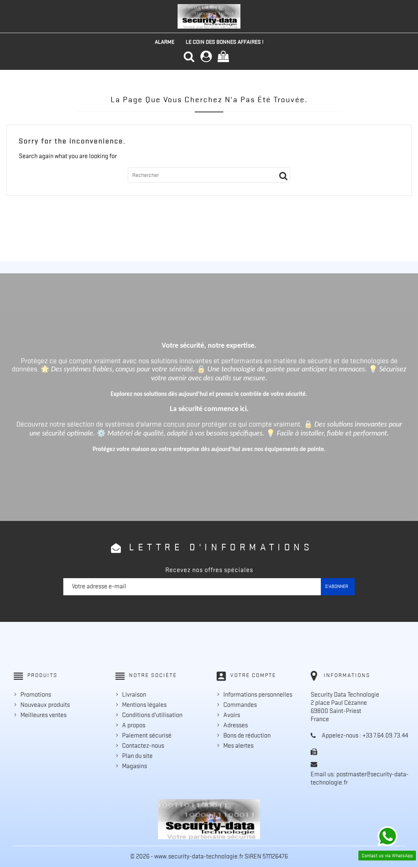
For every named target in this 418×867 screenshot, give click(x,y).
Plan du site (137, 756)
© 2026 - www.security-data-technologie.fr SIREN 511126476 (209, 856)
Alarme (164, 41)
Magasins (134, 766)
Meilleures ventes (43, 715)
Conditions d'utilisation (152, 715)
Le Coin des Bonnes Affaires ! (224, 41)
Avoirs (231, 715)
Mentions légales (144, 704)
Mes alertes (238, 745)
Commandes (240, 704)
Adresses (235, 725)
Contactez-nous (143, 745)
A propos (133, 725)
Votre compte (253, 675)
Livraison (134, 694)
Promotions (35, 694)
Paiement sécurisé (146, 735)
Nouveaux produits (45, 704)
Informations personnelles (257, 694)
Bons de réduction (247, 735)
